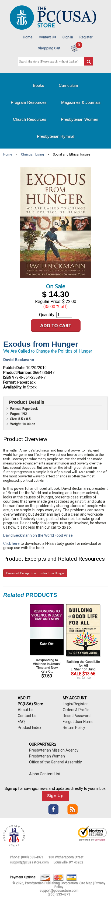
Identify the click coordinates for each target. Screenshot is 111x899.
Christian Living (32, 154)
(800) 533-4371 (32, 857)
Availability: (12, 387)
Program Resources (29, 102)
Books (38, 85)
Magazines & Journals (80, 102)
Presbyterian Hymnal (55, 136)
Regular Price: (48, 301)
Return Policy (74, 727)
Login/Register (75, 704)
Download (35, 573)
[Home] (53, 28)
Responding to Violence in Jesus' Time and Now (47, 664)
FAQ (21, 721)
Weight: (16, 424)
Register (85, 37)
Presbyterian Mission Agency (53, 750)
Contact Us (47, 37)
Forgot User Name (78, 721)
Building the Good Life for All (83, 663)
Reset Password (77, 716)
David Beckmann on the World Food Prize (38, 535)
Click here (11, 543)
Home (27, 37)
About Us (25, 710)
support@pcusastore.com (29, 862)
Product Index (29, 727)
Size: (14, 419)
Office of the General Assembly (55, 762)
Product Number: (17, 372)
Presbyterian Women (79, 119)
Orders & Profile (76, 710)
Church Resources (29, 119)
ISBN (7, 377)
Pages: (15, 414)
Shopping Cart (49, 48)
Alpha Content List (44, 774)
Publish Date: (14, 368)
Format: (9, 382)
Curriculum (68, 85)
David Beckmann (18, 359)
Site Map (85, 883)
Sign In (68, 37)
